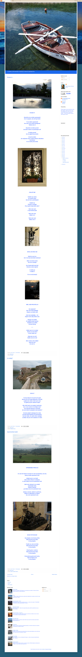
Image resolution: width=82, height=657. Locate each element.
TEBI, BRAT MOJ (15, 618)
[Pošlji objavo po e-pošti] (23, 352)
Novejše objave (9, 574)
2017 (63, 145)
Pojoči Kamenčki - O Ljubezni (17, 612)
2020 (63, 141)
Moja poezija (11, 427)
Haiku (9, 583)
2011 (63, 154)
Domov (32, 574)
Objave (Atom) (14, 576)
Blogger (50, 649)
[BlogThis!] (24, 352)
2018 (63, 144)
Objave (63, 77)
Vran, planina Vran (65, 99)
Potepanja (64, 101)
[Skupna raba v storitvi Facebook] (27, 352)
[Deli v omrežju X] (26, 352)
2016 (63, 147)
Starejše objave (54, 574)
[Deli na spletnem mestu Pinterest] (28, 352)
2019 (63, 142)
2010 (63, 155)
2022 (63, 138)
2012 (63, 152)
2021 (63, 140)
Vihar (14, 595)
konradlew (43, 649)
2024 (63, 137)
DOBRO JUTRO (15, 630)
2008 (63, 164)
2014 (63, 149)
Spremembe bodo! (12, 432)
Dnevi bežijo (15, 636)
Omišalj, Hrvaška (12, 428)
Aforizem (9, 582)
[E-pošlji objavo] (22, 352)
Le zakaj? (10, 358)
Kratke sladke (15, 589)
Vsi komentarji (64, 79)
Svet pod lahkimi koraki (66, 98)
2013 (63, 151)
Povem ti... (10, 77)
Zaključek (63, 102)
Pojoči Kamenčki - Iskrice (17, 601)
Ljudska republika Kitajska (14, 571)
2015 (63, 148)
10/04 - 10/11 (65, 158)
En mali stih (15, 624)
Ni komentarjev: (18, 352)
